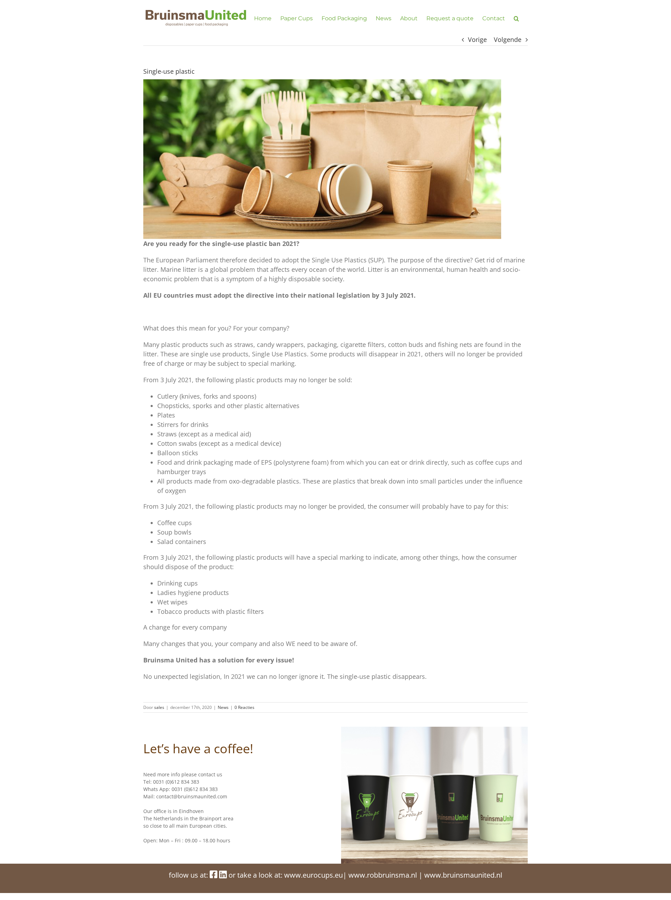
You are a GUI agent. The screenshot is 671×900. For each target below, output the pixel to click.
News (223, 707)
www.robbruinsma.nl (382, 875)
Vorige (477, 39)
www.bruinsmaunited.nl (463, 875)
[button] (516, 18)
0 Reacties (244, 707)
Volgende (507, 39)
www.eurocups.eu (313, 875)
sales (159, 707)
